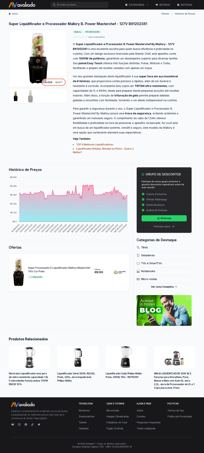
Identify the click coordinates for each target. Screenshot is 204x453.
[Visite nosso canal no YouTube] (12, 424)
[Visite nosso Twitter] (38, 424)
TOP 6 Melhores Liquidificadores (94, 144)
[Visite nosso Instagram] (19, 424)
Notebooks (148, 271)
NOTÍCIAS (186, 4)
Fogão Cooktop (114, 428)
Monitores (84, 410)
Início (15, 13)
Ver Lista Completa (162, 286)
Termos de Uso (175, 410)
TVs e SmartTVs (151, 263)
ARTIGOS (164, 4)
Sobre (140, 410)
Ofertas (165, 13)
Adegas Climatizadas (117, 416)
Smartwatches (86, 416)
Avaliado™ (91, 443)
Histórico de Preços (185, 13)
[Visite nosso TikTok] (32, 424)
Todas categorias (146, 428)
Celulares (84, 428)
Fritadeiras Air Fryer (116, 422)
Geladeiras (148, 255)
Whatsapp (165, 218)
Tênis (144, 247)
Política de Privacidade (179, 416)
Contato (141, 416)
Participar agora (162, 226)
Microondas (112, 410)
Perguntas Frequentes (149, 422)
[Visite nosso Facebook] (25, 424)
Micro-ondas (149, 279)
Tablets (83, 422)
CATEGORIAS (136, 4)
